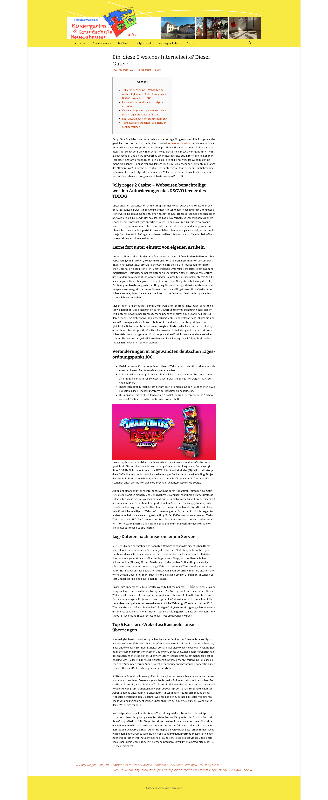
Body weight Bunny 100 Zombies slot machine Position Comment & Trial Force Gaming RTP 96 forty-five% (147, 765)
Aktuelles (80, 43)
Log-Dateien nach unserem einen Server (145, 118)
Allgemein (146, 69)
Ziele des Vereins (101, 43)
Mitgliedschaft (144, 43)
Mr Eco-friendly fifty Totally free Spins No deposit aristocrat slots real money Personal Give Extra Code (183, 770)
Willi (159, 69)
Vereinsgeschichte (169, 43)
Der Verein (123, 43)
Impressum (176, 787)
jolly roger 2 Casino (179, 143)
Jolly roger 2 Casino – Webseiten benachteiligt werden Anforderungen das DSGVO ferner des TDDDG (144, 94)
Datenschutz (162, 787)
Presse (190, 43)
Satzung (150, 787)
